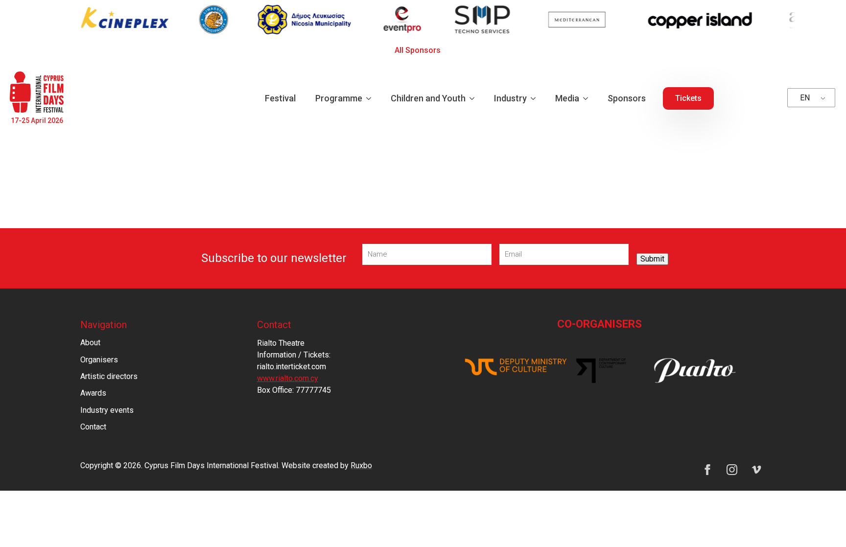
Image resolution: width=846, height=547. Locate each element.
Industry (510, 98)
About (90, 342)
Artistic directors (109, 376)
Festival (280, 98)
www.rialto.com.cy (287, 378)
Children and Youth (428, 98)
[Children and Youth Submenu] (475, 98)
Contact (93, 426)
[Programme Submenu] (371, 98)
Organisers (99, 359)
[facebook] (707, 469)
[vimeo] (756, 469)
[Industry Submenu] (536, 98)
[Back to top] (821, 522)
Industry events (107, 410)
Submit (652, 258)
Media (567, 98)
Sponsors (627, 98)
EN (805, 97)
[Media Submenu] (588, 98)
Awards (93, 393)
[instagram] (732, 469)
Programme (338, 98)
